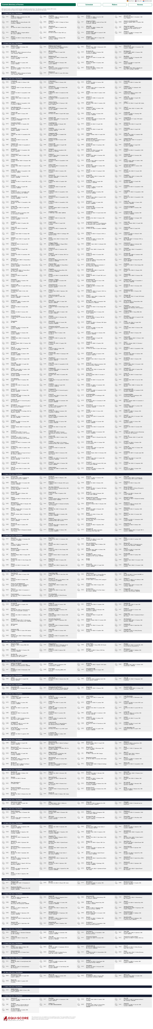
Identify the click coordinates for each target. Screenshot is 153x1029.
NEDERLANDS (148, 1)
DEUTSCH (131, 1)
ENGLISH (139, 1)
